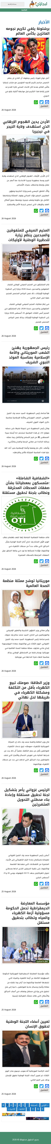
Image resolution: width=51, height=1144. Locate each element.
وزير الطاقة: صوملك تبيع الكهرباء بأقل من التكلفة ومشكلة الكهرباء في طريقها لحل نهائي (29, 690)
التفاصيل (44, 106)
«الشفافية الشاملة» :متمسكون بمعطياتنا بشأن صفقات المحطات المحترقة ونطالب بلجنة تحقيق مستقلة (26, 485)
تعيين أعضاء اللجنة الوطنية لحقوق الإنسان (28, 1024)
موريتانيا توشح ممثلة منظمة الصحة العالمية (26, 583)
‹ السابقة (34, 1105)
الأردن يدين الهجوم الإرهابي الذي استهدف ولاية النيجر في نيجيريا (26, 126)
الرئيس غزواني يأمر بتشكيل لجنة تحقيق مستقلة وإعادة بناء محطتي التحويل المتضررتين (27, 797)
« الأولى (44, 1105)
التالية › (21, 1109)
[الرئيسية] (25, 4)
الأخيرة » (11, 1109)
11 (33, 1109)
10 (38, 1109)
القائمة (24, 10)
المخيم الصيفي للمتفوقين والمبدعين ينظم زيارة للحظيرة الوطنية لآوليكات (28, 235)
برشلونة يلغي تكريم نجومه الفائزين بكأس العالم (28, 31)
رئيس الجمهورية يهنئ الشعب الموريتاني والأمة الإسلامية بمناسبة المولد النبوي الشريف (29, 355)
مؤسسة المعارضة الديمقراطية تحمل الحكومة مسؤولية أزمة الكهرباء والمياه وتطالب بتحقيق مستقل (28, 913)
